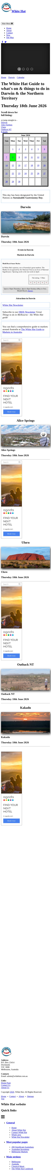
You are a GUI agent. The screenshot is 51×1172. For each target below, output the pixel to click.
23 (19, 173)
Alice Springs (6, 125)
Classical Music (18, 1166)
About (9, 30)
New (8, 35)
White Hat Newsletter (12, 305)
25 (32, 173)
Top (2, 1099)
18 (32, 165)
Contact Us (5, 1085)
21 (6, 173)
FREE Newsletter (27, 312)
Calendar (20, 77)
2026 (12, 1092)
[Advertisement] (25, 936)
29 (13, 181)
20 (44, 165)
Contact (9, 33)
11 (32, 157)
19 (38, 165)
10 (25, 157)
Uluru (3, 127)
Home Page (6, 1083)
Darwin (11, 77)
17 (25, 165)
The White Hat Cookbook (22, 1169)
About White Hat (19, 1130)
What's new (16, 1135)
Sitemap (30, 1096)
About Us (5, 1087)
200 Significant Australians (23, 1147)
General (10, 1122)
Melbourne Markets (20, 1152)
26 (38, 173)
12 (38, 157)
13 (44, 157)
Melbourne (16, 1162)
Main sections (13, 1156)
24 (25, 173)
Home (8, 28)
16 (19, 165)
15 (13, 165)
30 (19, 181)
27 (44, 173)
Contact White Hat (19, 1132)
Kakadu (4, 132)
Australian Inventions (20, 1149)
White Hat (19, 11)
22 (13, 173)
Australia (15, 1164)
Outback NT (6, 129)
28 (6, 181)
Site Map (10, 37)
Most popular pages (17, 1142)
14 (6, 165)
